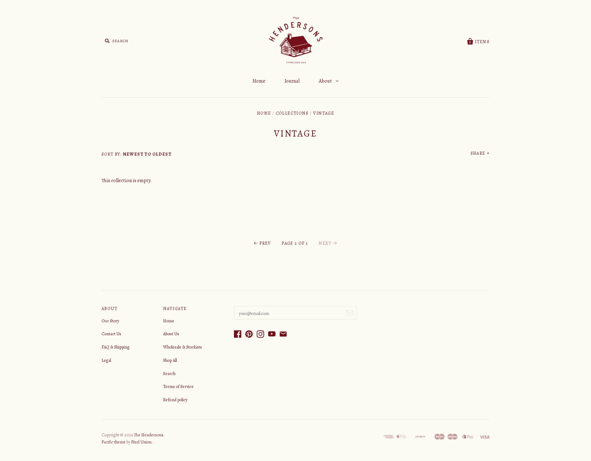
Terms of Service (178, 387)
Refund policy (175, 400)
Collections (292, 113)
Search (169, 374)
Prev (265, 243)
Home (259, 81)
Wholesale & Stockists (182, 347)
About (326, 81)
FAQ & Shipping (116, 347)
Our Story (110, 321)
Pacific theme (114, 442)
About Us (171, 334)
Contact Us (111, 334)
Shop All (170, 360)
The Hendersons (148, 435)
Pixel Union (141, 442)
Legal (106, 360)
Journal (292, 81)
